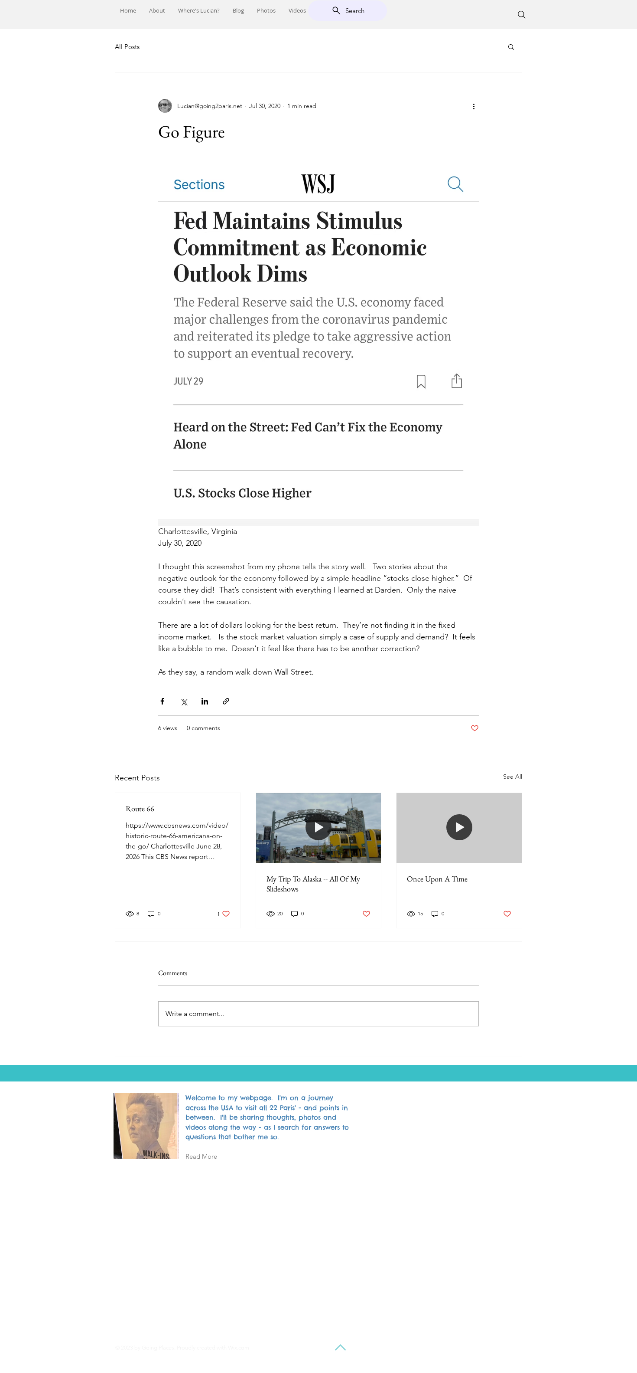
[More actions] (473, 106)
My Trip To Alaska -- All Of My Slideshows (313, 884)
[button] (511, 46)
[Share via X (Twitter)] (183, 701)
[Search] (522, 15)
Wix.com (238, 1347)
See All (512, 776)
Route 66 (140, 808)
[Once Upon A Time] (459, 828)
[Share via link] (226, 701)
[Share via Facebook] (162, 701)
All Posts (127, 47)
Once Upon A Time (437, 879)
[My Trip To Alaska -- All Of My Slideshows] (318, 828)
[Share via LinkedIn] (205, 701)
